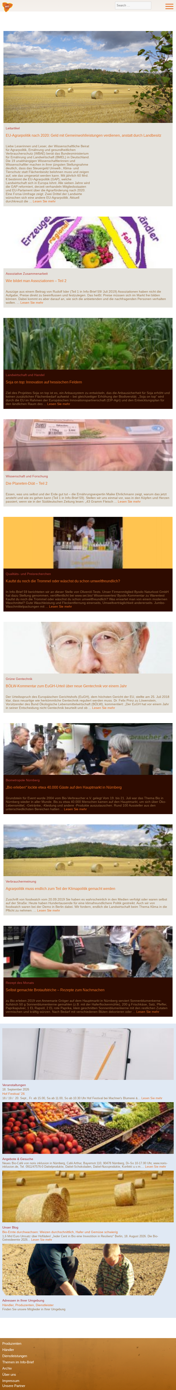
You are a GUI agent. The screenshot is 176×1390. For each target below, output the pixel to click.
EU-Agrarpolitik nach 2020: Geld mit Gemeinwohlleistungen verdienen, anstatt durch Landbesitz (83, 135)
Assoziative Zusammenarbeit (27, 273)
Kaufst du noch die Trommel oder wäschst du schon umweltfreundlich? (63, 581)
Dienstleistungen (14, 1356)
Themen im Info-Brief (18, 1362)
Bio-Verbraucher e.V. (7, 7)
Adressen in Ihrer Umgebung (23, 1300)
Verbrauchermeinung (21, 881)
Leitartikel (13, 128)
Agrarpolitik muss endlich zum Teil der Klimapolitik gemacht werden (60, 889)
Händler (8, 1350)
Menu (169, 6)
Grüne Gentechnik (19, 679)
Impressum (10, 1381)
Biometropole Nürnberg (23, 780)
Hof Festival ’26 (13, 1094)
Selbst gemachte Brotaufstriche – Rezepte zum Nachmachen (55, 990)
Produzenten (11, 1343)
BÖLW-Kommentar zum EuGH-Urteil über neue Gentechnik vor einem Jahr (66, 686)
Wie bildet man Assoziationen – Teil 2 (36, 281)
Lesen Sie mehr (44, 201)
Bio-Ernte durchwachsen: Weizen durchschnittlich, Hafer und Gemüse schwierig (60, 1232)
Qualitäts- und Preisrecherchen (28, 574)
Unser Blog (10, 1227)
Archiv (7, 1368)
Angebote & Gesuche (17, 1159)
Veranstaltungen (14, 1085)
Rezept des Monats (20, 983)
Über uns (9, 1374)
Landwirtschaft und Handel (25, 375)
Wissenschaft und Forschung (27, 476)
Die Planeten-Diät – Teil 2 (26, 483)
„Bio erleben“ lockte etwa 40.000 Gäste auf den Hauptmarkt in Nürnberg (64, 787)
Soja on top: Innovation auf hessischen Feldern (44, 382)
